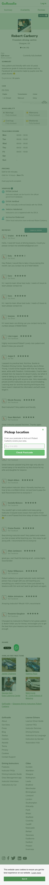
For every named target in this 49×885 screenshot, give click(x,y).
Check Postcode (24, 452)
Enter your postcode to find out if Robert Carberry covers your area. (21, 439)
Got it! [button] (24, 879)
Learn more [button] (36, 873)
